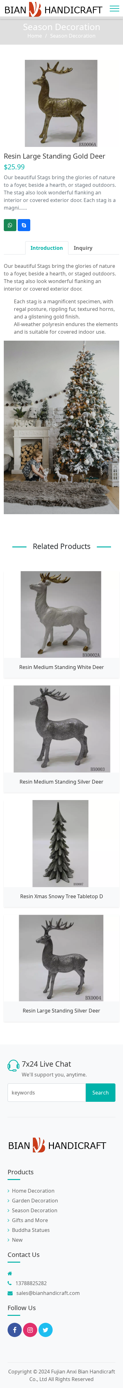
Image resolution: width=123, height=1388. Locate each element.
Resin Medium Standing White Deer (61, 667)
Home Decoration (33, 1190)
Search (100, 1092)
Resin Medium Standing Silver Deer (61, 781)
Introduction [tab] (47, 247)
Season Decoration (61, 27)
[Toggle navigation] (114, 9)
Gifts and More (30, 1220)
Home (34, 35)
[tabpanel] (61, 388)
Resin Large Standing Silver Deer (61, 1010)
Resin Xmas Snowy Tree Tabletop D (61, 896)
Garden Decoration (35, 1200)
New (17, 1239)
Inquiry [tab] (83, 247)
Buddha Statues (31, 1230)
